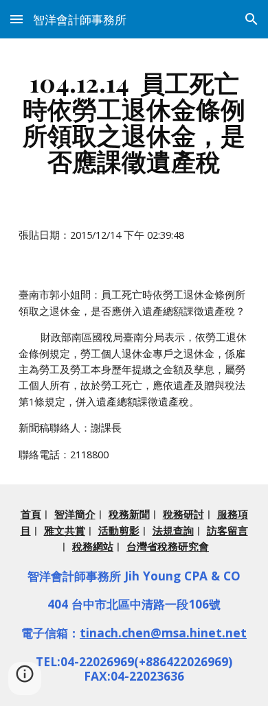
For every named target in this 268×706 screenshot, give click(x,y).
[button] (16, 19)
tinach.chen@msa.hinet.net (163, 632)
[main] (134, 122)
